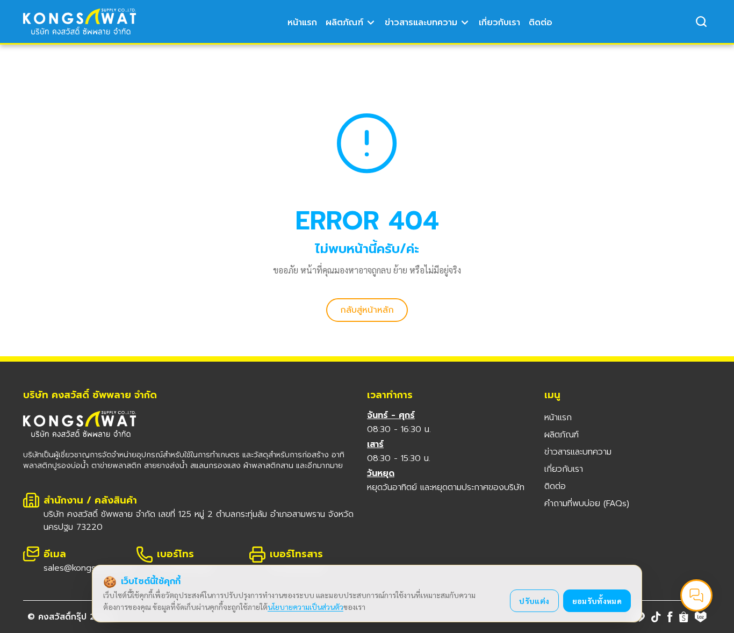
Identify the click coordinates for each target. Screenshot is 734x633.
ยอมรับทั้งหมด (597, 601)
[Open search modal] (701, 21)
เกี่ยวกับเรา (499, 22)
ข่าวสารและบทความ (421, 22)
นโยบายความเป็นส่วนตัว (305, 607)
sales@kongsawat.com (88, 568)
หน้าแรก (302, 22)
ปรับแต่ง (534, 601)
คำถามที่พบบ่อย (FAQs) (586, 503)
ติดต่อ (540, 22)
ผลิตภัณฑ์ (344, 22)
